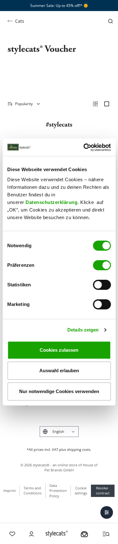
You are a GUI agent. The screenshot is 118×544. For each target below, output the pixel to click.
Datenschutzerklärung (51, 202)
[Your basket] (84, 533)
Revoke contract (103, 491)
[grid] (95, 104)
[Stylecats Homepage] (57, 533)
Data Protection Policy (58, 490)
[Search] (110, 21)
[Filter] (106, 512)
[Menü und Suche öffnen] (106, 534)
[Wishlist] (12, 534)
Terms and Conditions (33, 491)
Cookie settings (81, 491)
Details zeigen (82, 329)
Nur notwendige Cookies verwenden (59, 391)
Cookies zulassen (59, 350)
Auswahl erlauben (59, 370)
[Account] (31, 534)
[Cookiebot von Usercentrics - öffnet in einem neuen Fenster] (84, 147)
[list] (107, 104)
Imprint (9, 490)
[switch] (102, 265)
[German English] (59, 431)
